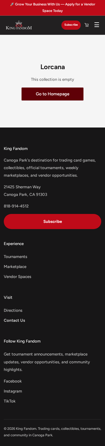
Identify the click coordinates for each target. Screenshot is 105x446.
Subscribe (71, 24)
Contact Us (14, 320)
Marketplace (15, 266)
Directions (13, 310)
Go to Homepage (52, 93)
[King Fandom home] (19, 25)
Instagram (13, 391)
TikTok (10, 401)
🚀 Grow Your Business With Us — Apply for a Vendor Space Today (52, 7)
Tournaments (15, 256)
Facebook (13, 381)
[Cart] (86, 25)
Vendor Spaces (17, 276)
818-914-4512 (16, 206)
